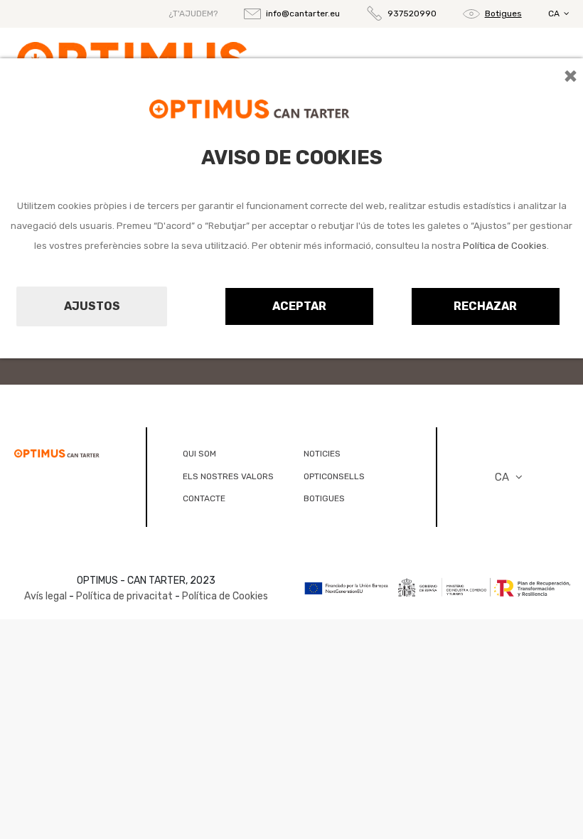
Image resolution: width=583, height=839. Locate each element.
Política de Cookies (505, 245)
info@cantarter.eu (303, 13)
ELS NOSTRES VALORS (228, 476)
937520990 (412, 13)
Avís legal (45, 596)
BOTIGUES (324, 498)
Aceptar (299, 306)
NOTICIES (322, 454)
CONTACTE (204, 498)
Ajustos (92, 306)
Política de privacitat (124, 596)
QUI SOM (199, 454)
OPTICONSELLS (334, 476)
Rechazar (485, 306)
